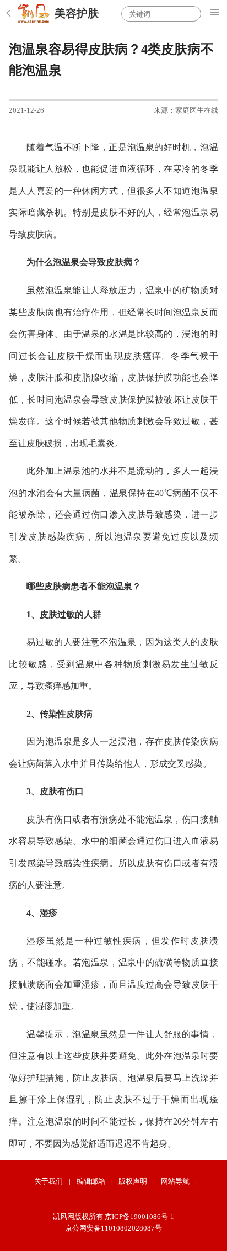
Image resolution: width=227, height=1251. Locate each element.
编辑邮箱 (91, 1181)
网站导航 (175, 1181)
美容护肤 (77, 13)
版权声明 (132, 1181)
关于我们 (48, 1181)
